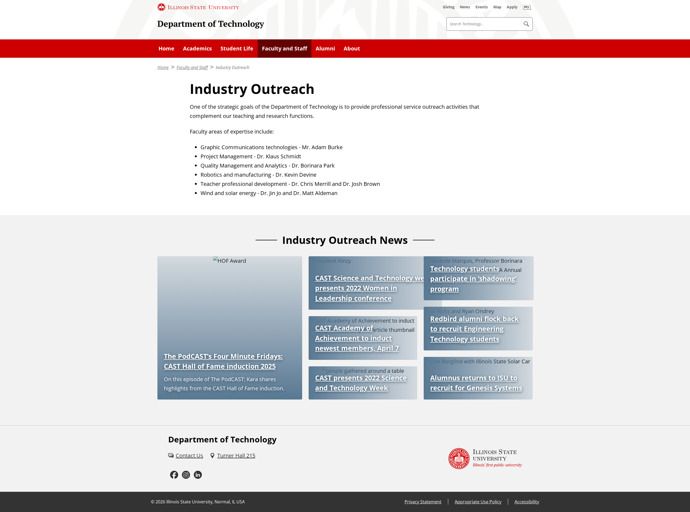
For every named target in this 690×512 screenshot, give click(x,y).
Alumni (325, 48)
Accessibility (527, 502)
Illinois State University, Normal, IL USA (205, 502)
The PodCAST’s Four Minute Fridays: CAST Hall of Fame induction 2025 (223, 361)
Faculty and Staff (284, 48)
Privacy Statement (423, 502)
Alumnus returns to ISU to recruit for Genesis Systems (476, 382)
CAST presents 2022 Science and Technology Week (361, 382)
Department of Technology (210, 23)
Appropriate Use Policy (478, 502)
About (352, 48)
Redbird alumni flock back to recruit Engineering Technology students (474, 328)
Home (166, 48)
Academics (197, 48)
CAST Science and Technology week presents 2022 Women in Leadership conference (374, 288)
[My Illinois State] (527, 7)
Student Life (236, 48)
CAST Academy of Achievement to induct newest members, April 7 (357, 338)
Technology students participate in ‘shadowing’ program (473, 278)
